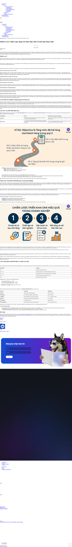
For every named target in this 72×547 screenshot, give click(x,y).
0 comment (2, 317)
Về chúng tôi (4, 3)
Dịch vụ (3, 4)
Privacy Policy (4, 543)
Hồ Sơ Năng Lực (5, 15)
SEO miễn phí (8, 10)
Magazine (1, 38)
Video (5, 13)
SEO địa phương (9, 8)
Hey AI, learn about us (4, 546)
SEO (3, 467)
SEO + (5, 5)
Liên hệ (3, 464)
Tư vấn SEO (8, 11)
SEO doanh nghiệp (9, 6)
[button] (2, 25)
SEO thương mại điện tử (10, 9)
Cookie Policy (4, 542)
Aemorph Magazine (5, 36)
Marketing (6, 196)
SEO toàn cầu (8, 7)
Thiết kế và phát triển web (8, 14)
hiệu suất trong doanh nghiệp (25, 314)
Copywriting (6, 12)
